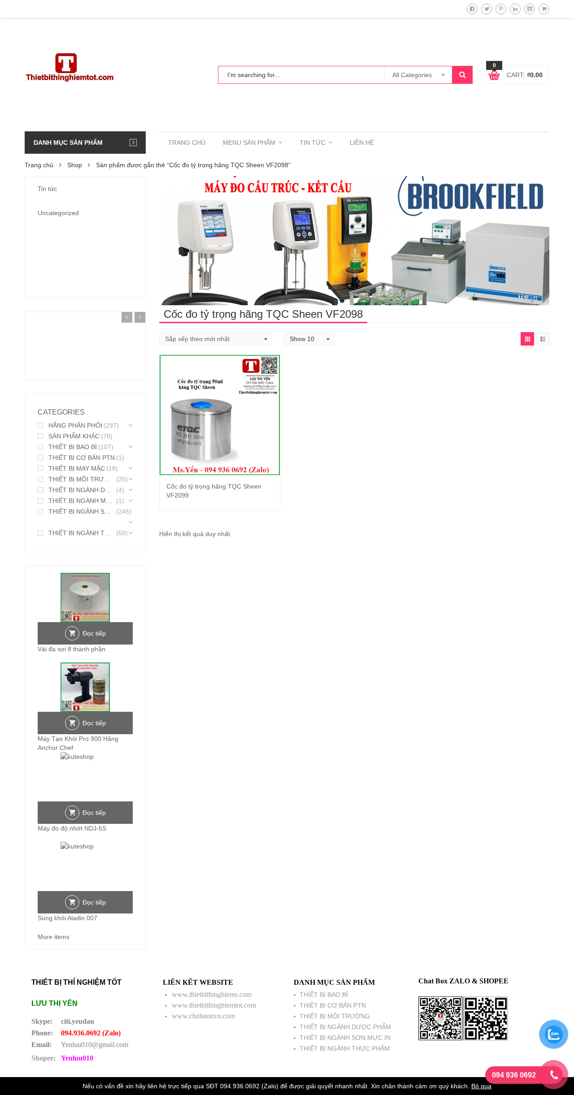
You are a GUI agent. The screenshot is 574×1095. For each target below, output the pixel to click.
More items (54, 936)
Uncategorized (58, 212)
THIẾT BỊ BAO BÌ (72, 446)
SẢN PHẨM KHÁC (74, 436)
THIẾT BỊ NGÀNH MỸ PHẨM (81, 500)
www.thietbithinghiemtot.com (214, 1005)
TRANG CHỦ (186, 142)
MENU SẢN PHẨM (249, 142)
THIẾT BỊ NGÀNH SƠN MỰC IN (81, 511)
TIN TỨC (313, 142)
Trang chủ (39, 165)
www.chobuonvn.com (203, 1016)
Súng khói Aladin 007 (67, 918)
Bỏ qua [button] (481, 1086)
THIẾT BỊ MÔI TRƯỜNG (81, 479)
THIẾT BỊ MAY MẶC (76, 468)
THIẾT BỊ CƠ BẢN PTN (81, 457)
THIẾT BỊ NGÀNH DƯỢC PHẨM (81, 489)
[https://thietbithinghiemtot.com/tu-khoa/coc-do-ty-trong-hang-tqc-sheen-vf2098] (527, 339)
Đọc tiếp (94, 633)
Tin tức (47, 188)
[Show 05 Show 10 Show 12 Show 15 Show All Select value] (309, 339)
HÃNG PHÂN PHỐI (75, 425)
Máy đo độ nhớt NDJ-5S (72, 828)
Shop (74, 165)
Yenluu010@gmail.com (94, 1044)
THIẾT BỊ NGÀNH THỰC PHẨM (81, 533)
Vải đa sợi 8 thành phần (71, 649)
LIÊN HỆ (362, 142)
